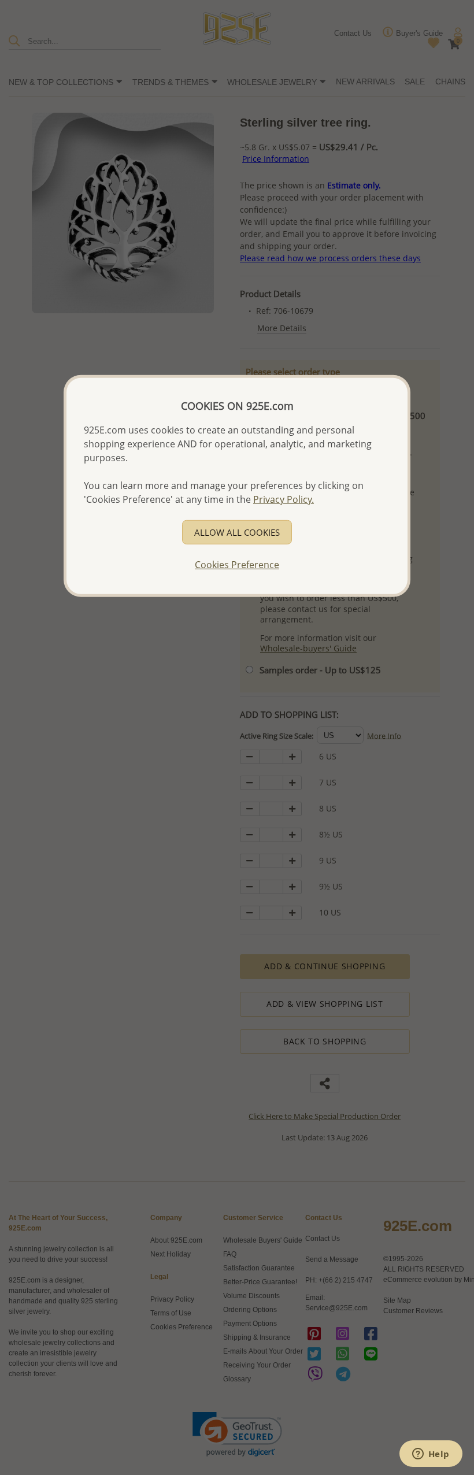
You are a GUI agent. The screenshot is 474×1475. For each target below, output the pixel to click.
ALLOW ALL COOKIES (237, 532)
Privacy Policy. (283, 498)
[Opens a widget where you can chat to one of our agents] (430, 1454)
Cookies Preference (237, 564)
